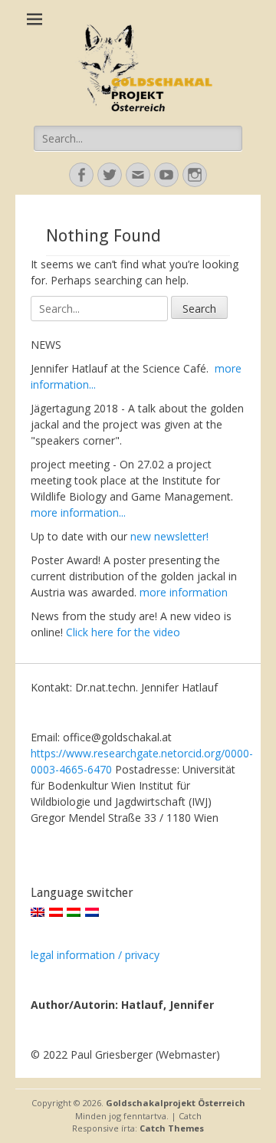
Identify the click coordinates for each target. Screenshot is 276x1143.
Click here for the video (123, 632)
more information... (78, 512)
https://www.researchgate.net (104, 753)
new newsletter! (169, 536)
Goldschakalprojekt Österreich (175, 1103)
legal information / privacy (95, 955)
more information (184, 592)
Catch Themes (172, 1128)
